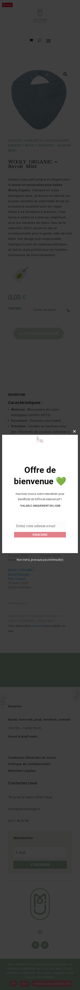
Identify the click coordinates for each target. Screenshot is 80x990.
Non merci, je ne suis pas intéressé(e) (40, 559)
